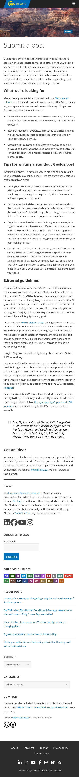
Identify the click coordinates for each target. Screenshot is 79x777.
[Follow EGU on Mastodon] (46, 762)
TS (61, 580)
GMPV (68, 576)
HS (6, 580)
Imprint (44, 747)
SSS (50, 580)
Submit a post (42, 753)
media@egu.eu (39, 469)
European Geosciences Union (24, 493)
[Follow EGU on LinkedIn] (20, 762)
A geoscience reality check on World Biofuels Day (30, 634)
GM (60, 576)
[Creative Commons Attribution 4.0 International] (7, 726)
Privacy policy (60, 747)
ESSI (37, 576)
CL (18, 576)
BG (12, 576)
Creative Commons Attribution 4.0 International (41, 707)
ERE (30, 576)
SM (36, 580)
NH (13, 580)
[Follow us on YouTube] (22, 522)
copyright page (20, 717)
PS (30, 580)
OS (25, 580)
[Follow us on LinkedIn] (7, 522)
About (14, 747)
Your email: (10, 541)
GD (48, 576)
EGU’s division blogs (33, 322)
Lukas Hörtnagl (42, 770)
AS (6, 576)
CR (23, 576)
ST (56, 580)
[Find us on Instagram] (30, 522)
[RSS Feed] (59, 762)
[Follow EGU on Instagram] (26, 762)
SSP (43, 580)
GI (54, 576)
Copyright (28, 747)
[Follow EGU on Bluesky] (53, 762)
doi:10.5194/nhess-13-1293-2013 (34, 437)
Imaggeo (8, 387)
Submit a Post (22, 513)
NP (19, 580)
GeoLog (17, 501)
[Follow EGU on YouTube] (33, 762)
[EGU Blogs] (17, 6)
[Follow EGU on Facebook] (40, 762)
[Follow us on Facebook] (14, 522)
